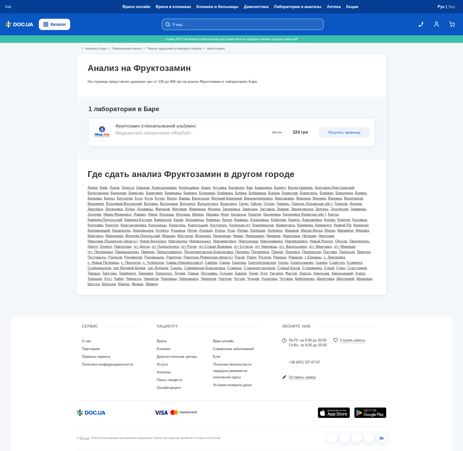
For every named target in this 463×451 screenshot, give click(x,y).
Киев (103, 188)
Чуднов (253, 279)
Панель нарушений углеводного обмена (172, 48)
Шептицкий (345, 279)
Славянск (355, 263)
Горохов (341, 204)
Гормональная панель (124, 48)
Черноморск (189, 279)
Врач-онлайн (223, 341)
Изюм (152, 214)
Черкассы (133, 279)
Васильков (200, 198)
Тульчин (226, 273)
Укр (451, 6)
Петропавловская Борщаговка (208, 252)
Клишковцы (259, 220)
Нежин (238, 236)
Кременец (305, 225)
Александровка (164, 188)
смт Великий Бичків (129, 268)
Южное (123, 284)
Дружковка (114, 209)
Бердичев (118, 193)
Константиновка (133, 225)
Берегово (136, 193)
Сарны (224, 263)
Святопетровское (262, 263)
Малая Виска (311, 230)
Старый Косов (288, 268)
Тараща (94, 273)
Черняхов (208, 279)
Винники (319, 198)
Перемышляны (127, 252)
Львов (115, 188)
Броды (109, 198)
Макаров (292, 230)
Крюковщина (143, 230)
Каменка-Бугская (138, 220)
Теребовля (127, 273)
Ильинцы (166, 214)
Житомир (179, 209)
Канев (178, 220)
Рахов (240, 257)
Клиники (163, 349)
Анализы (164, 372)
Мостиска (185, 236)
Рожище (279, 257)
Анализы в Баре (94, 48)
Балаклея (236, 188)
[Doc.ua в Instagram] (344, 438)
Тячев (253, 273)
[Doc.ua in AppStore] (334, 412)
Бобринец (225, 193)
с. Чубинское (153, 263)
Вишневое (96, 204)
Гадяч (243, 204)
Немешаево (254, 236)
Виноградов (353, 198)
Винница (335, 198)
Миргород (95, 236)
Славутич (337, 263)
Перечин (148, 252)
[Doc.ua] (19, 24)
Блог (217, 357)
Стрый (329, 268)
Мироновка (114, 236)
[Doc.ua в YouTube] (369, 438)
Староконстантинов (259, 268)
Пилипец (242, 252)
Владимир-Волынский (124, 204)
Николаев (326, 236)
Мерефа (362, 230)
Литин (192, 230)
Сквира (321, 263)
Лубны (220, 230)
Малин (329, 230)
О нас (86, 341)
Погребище (260, 252)
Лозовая (205, 230)
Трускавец (209, 273)
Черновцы (169, 279)
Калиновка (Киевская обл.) (304, 214)
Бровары (95, 198)
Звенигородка (302, 209)
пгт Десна (142, 247)
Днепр (93, 188)
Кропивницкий (99, 230)
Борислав (290, 193)
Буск (139, 198)
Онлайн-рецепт (169, 388)
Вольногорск (207, 204)
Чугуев (239, 279)
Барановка (263, 188)
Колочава (95, 225)
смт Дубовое (158, 268)
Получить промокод (344, 132)
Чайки (119, 279)
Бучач (160, 198)
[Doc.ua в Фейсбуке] (332, 438)
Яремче (151, 284)
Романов (296, 257)
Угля (263, 273)
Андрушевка (189, 188)
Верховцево (284, 198)
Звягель (321, 209)
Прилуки (364, 252)
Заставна (267, 209)
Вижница (303, 198)
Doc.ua (84, 437)
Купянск (162, 230)
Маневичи (345, 230)
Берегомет (154, 193)
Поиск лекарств (169, 380)
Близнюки (207, 193)
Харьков (143, 188)
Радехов (115, 257)
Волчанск (187, 204)
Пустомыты (97, 257)
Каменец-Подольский (105, 220)
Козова (329, 220)
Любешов (257, 230)
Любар (242, 230)
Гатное (269, 204)
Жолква (214, 209)
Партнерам (91, 349)
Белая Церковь (300, 188)
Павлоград (123, 247)
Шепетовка (325, 279)
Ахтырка (219, 188)
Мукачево (203, 236)
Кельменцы (194, 220)
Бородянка (344, 193)
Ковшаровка (312, 220)
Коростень (177, 225)
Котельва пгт (239, 225)
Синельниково (301, 263)
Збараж (283, 209)
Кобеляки (278, 220)
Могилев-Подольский (142, 236)
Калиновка (272, 214)
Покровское (311, 252)
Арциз (206, 188)
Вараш (184, 198)
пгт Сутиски (243, 247)
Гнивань (283, 204)
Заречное (249, 209)
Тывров (241, 273)
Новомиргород (224, 241)
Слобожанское (99, 268)
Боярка (361, 193)
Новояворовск (296, 241)
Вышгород (228, 204)
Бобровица (257, 193)
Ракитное (173, 257)
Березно (190, 193)
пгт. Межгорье (320, 247)
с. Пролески (131, 263)
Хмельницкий (342, 273)
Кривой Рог (342, 225)
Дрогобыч (95, 209)
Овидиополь (359, 241)
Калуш (333, 214)
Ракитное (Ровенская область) (208, 257)
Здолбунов (339, 209)
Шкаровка (364, 279)
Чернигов (151, 279)
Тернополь (163, 273)
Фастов (291, 273)
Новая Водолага (153, 241)
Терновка (145, 273)
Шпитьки (109, 284)
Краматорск (285, 225)
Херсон (305, 273)
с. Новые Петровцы (103, 263)
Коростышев (198, 225)
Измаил (140, 214)
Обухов (341, 241)
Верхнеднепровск (258, 198)
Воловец (151, 204)
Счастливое (357, 268)
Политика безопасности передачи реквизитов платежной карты (232, 370)
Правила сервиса (96, 357)
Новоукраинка (271, 241)
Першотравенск (169, 252)
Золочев (94, 214)
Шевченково (305, 279)
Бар (250, 188)
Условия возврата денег (232, 385)
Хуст (108, 279)
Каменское (162, 220)
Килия (227, 220)
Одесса (128, 188)
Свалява (239, 263)
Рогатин (265, 257)
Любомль (275, 230)
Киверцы (213, 220)
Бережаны (173, 193)
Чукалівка (269, 279)
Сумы (340, 268)
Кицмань (241, 220)
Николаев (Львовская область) (112, 241)
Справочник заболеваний (233, 349)
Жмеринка (197, 209)
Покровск (292, 252)
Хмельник (321, 273)
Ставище (234, 268)
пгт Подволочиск (165, 247)
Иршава (212, 214)
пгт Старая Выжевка (215, 247)
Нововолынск (200, 241)
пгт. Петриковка (100, 252)
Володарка (169, 204)
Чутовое (286, 279)
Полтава (330, 252)
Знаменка (358, 209)
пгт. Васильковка (293, 247)
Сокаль (176, 268)
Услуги (162, 364)
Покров (277, 252)
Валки (172, 198)
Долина (356, 204)
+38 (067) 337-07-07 (304, 362)
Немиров (273, 236)
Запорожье (231, 209)
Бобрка (241, 193)
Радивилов (133, 257)
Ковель (294, 220)
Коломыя (359, 220)
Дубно (130, 209)
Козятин (343, 220)
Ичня (225, 214)
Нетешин (309, 236)
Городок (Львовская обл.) (312, 204)
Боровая (326, 193)
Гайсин (256, 204)
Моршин (168, 236)
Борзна (274, 193)
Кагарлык (238, 214)
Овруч (93, 247)
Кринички (360, 225)
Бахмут (280, 188)
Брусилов (125, 198)
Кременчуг (323, 225)
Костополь (218, 225)
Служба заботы (352, 340)
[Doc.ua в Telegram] (357, 438)
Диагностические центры (177, 357)
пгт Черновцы (266, 247)
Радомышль (154, 257)
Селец (283, 263)
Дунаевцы (145, 209)
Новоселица (248, 241)
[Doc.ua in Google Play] (370, 412)
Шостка (94, 284)
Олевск (106, 247)
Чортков (225, 279)
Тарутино (109, 273)
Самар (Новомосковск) (184, 263)
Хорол (360, 273)
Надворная (222, 236)
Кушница (178, 230)
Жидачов (162, 209)
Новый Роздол (321, 241)
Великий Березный (226, 198)
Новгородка (177, 241)
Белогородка (98, 193)
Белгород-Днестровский (334, 188)
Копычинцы (157, 225)
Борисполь (309, 193)
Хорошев (95, 279)
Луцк (231, 230)
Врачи (162, 341)
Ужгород (276, 273)
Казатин (254, 214)
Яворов (137, 284)
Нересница (291, 236)
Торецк (193, 273)
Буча (149, 198)
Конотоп (111, 225)
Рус (441, 6)
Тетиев (179, 273)
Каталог (58, 24)
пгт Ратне (189, 247)
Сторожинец (312, 268)
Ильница (183, 214)
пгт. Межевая (344, 247)
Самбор (211, 263)
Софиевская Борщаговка (204, 268)
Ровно (251, 257)
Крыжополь (121, 230)
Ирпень (198, 214)
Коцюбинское (263, 225)
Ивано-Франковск (117, 214)
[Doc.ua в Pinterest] (381, 438)
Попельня (347, 252)
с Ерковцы (313, 257)
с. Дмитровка (334, 257)
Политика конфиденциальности (107, 364)
